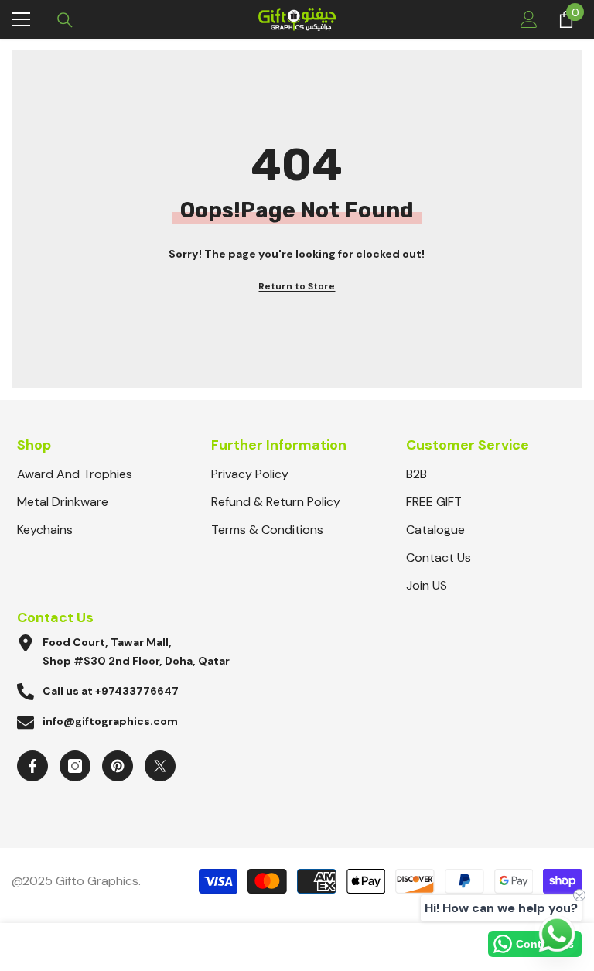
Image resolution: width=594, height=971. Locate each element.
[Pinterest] (117, 765)
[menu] (21, 19)
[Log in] (529, 19)
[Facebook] (32, 765)
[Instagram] (75, 765)
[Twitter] (160, 765)
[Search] (65, 20)
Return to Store (296, 286)
